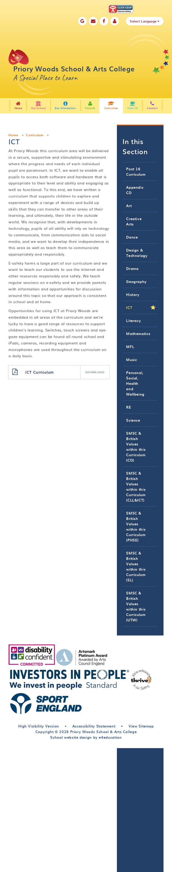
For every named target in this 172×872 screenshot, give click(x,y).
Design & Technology (136, 252)
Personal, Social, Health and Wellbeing (135, 383)
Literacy (133, 320)
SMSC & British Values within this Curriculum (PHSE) (136, 526)
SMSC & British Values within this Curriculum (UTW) (136, 606)
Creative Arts (134, 221)
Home (13, 135)
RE (128, 407)
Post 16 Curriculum (135, 171)
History (132, 294)
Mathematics (138, 333)
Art (129, 205)
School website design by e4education (86, 737)
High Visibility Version (38, 726)
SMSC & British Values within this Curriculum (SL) (136, 566)
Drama (132, 268)
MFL (130, 346)
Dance (132, 237)
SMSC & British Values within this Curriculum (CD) (136, 446)
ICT (129, 307)
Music (131, 359)
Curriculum (34, 135)
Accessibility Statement (94, 726)
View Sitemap (141, 726)
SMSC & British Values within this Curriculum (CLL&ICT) (136, 486)
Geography (136, 281)
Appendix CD (134, 189)
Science (133, 420)
